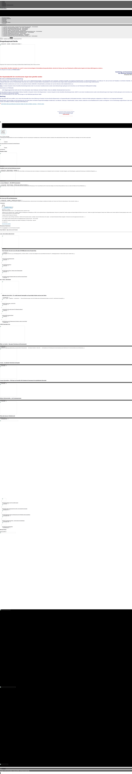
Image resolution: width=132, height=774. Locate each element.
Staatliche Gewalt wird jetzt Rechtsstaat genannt (10, 168)
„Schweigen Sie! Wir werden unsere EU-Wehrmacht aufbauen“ (12, 309)
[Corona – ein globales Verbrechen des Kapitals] (8, 360)
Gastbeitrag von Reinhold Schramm (8, 126)
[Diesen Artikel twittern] (1, 66)
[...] (74, 253)
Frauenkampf (4, 23)
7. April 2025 (5, 310)
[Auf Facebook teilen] (0, 66)
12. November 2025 (6, 521)
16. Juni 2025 (5, 271)
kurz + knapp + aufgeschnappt (5, 279)
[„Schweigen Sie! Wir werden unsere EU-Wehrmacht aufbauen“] (4, 307)
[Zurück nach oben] (0, 772)
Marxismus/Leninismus (6, 17)
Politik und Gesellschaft (6, 127)
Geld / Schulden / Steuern (6, 22)
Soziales (3, 2)
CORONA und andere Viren (5, 324)
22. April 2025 (5, 304)
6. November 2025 (6, 527)
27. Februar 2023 (3, 200)
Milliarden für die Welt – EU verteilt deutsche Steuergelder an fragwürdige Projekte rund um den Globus (24, 295)
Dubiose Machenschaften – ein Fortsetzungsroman (10, 398)
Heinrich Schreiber (10, 170)
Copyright (3, 769)
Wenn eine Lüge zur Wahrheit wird (7, 415)
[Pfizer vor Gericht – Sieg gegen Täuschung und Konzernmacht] (12, 342)
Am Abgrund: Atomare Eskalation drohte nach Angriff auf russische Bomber (14, 276)
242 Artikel (7, 136)
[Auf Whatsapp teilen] (5, 66)
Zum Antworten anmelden (6, 223)
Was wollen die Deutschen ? (6, 264)
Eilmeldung (4, 11)
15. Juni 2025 (5, 277)
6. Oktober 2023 (3, 43)
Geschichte (4, 3)
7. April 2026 (5, 503)
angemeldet (5, 227)
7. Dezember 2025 (6, 509)
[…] (96, 171)
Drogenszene (4, 125)
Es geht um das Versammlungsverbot (8, 258)
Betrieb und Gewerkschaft (6, 13)
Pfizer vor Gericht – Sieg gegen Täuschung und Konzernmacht (13, 344)
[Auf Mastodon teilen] (6, 66)
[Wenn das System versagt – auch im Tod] (4, 301)
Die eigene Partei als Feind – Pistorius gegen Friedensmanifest (12, 270)
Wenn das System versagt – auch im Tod (8, 303)
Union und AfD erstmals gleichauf (7, 315)
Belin (3, 123)
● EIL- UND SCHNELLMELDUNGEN (7, 233)
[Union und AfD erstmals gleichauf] (4, 313)
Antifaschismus (4, 21)
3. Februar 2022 (3, 170)
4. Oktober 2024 (5, 322)
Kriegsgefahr (4, 15)
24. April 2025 (3, 365)
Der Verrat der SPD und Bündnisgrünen (8, 198)
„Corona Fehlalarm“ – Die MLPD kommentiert (10, 182)
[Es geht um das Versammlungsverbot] (4, 256)
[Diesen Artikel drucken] (4, 66)
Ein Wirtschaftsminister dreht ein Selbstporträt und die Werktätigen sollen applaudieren (16, 514)
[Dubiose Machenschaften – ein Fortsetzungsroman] (8, 396)
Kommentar (4, 5)
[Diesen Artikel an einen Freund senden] (3, 66)
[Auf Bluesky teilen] (7, 66)
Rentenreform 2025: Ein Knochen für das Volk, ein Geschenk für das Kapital (14, 508)
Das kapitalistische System (6, 124)
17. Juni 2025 (5, 265)
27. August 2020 (3, 184)
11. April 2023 (3, 401)
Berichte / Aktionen (5, 12)
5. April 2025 (5, 316)
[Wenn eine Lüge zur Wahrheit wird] (8, 413)
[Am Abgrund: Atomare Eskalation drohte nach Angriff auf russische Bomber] (4, 274)
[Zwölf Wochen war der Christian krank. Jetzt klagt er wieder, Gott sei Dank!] (4, 319)
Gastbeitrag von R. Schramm (16, 43)
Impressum (4, 768)
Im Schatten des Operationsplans (7, 526)
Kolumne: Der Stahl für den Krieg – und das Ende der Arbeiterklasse (13, 520)
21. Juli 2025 (5, 252)
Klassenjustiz (4, 20)
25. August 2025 (5, 297)
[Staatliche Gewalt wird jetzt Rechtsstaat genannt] (8, 165)
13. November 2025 (6, 515)
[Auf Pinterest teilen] (2, 66)
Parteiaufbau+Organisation (6, 18)
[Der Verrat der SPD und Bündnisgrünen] (7, 195)
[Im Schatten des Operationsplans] (4, 524)
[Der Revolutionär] (3, 8)
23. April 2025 (3, 383)
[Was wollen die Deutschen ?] (4, 262)
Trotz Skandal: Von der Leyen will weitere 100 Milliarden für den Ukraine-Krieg (19, 250)
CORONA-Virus (16, 184)
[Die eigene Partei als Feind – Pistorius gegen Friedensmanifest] (4, 268)
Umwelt (3, 1)
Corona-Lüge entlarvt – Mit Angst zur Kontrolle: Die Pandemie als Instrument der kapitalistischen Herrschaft (23, 380)
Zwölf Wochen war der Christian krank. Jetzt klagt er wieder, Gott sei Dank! (14, 321)
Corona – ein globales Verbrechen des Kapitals (10, 362)
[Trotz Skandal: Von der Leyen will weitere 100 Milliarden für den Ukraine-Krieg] (10, 247)
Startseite (3, 10)
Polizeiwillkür (4, 19)
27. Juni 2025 (5, 259)
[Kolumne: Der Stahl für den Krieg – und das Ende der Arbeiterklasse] (4, 518)
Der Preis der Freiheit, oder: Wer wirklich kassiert (10, 502)
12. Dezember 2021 (4, 418)
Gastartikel (8, 43)
